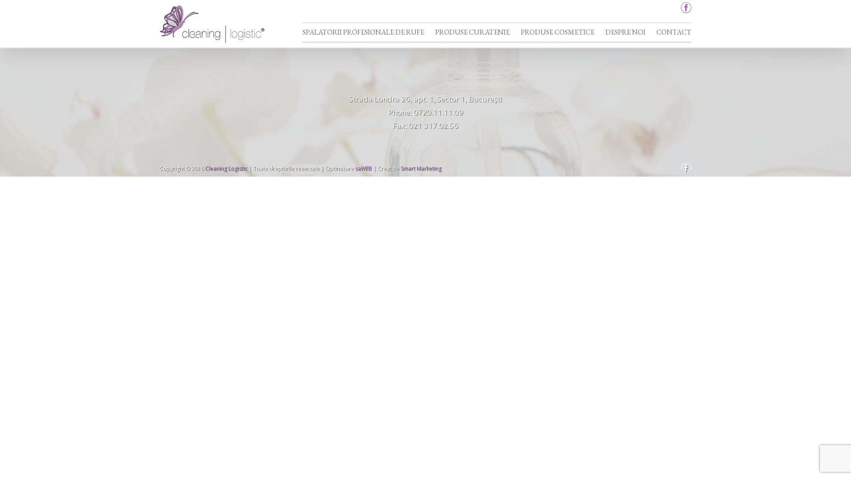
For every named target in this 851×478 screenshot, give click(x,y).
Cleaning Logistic (226, 168)
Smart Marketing (421, 168)
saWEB (363, 168)
